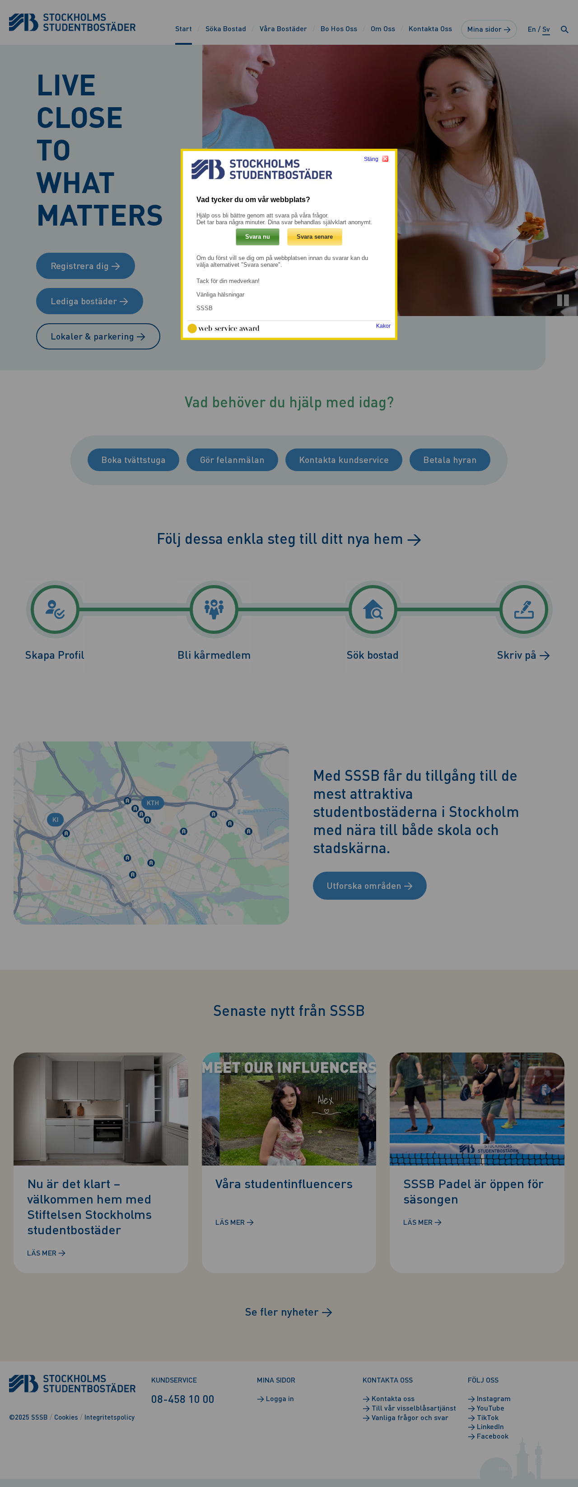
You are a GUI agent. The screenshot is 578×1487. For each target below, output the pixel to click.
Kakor (383, 326)
